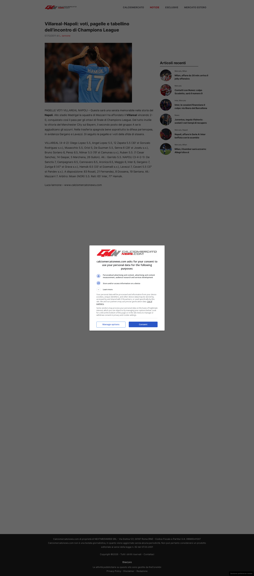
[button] (127, 289)
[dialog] (127, 288)
